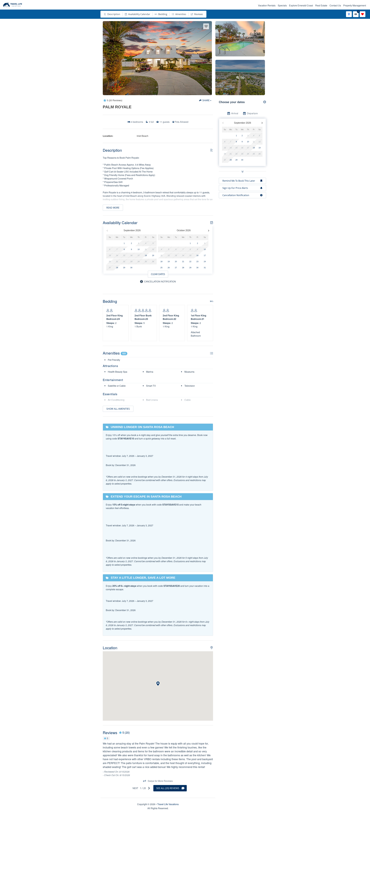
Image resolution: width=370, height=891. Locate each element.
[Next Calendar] (209, 230)
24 (205, 262)
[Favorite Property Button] (206, 26)
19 (153, 255)
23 (197, 262)
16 (197, 255)
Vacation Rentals (266, 5)
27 (176, 268)
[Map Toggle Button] (349, 14)
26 (169, 268)
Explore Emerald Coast (301, 5)
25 (161, 268)
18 (146, 255)
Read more (112, 207)
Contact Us (335, 5)
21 (183, 262)
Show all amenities (118, 408)
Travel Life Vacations (168, 804)
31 (205, 268)
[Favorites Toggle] (362, 14)
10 (139, 249)
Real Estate (321, 5)
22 (190, 262)
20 (176, 262)
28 (117, 268)
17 (205, 255)
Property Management (354, 5)
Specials (282, 5)
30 (131, 268)
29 (124, 268)
